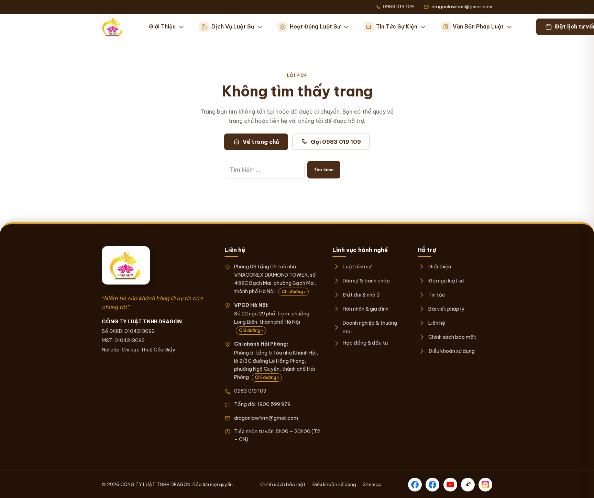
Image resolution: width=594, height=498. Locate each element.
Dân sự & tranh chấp (366, 280)
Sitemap (372, 484)
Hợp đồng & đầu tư (365, 342)
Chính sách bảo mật (452, 337)
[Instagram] (485, 484)
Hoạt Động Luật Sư (315, 26)
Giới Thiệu (162, 26)
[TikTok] (468, 484)
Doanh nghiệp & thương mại (370, 327)
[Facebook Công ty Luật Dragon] (415, 484)
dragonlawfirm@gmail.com (266, 418)
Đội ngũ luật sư (445, 280)
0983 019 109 (250, 390)
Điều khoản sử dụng (451, 351)
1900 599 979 (273, 404)
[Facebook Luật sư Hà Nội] (432, 484)
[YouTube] (450, 484)
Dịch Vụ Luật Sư (232, 26)
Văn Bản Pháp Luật (478, 26)
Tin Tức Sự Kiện (396, 26)
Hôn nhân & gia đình (365, 308)
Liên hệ (436, 323)
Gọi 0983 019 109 (336, 141)
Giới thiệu (439, 266)
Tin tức (436, 294)
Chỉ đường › (294, 291)
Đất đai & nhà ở (361, 294)
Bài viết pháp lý (446, 308)
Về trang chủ (261, 141)
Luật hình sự (357, 266)
